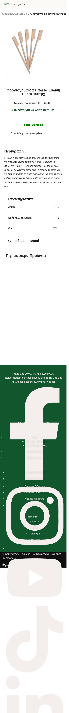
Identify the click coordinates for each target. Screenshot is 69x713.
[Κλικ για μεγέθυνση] (9, 77)
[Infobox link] (62, 4)
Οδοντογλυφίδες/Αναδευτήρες (48, 13)
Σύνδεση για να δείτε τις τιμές (33, 110)
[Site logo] (16, 4)
